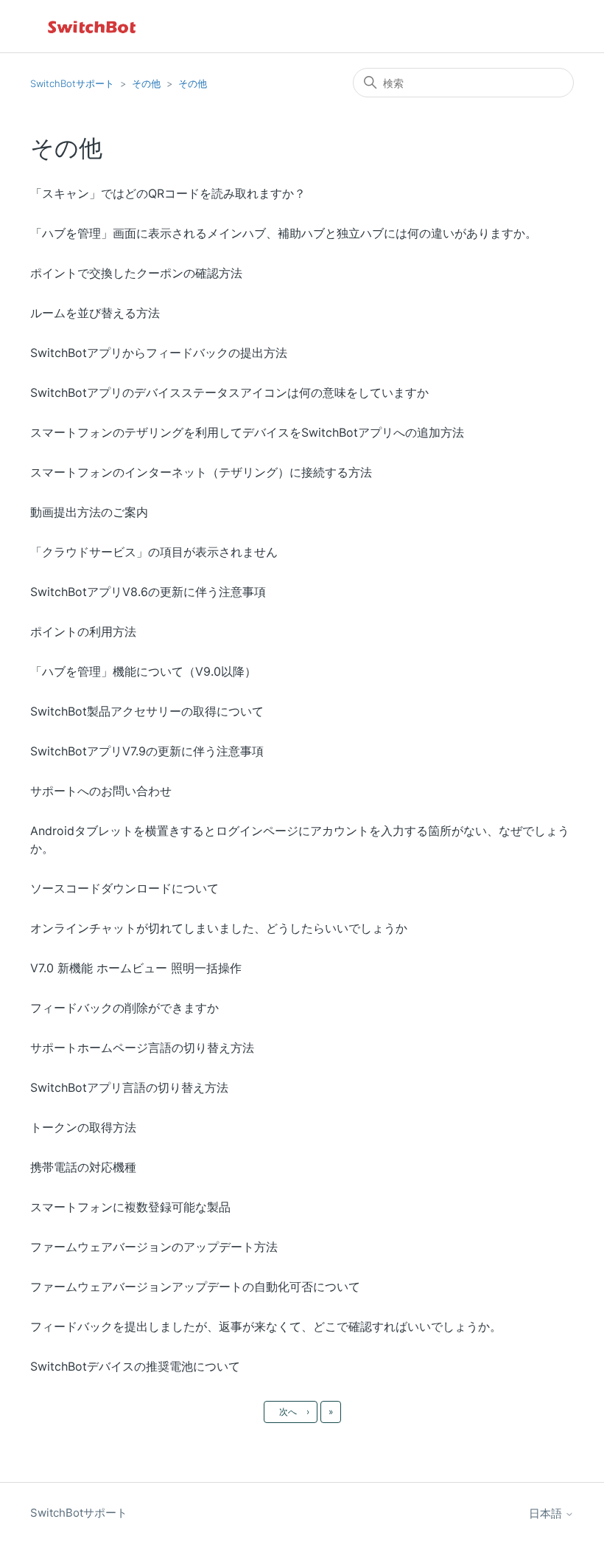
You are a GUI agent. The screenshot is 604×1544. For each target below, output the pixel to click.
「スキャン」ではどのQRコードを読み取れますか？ (168, 193)
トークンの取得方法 (83, 1127)
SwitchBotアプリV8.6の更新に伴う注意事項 (148, 591)
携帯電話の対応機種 (83, 1167)
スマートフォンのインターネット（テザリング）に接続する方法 (201, 472)
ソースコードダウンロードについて (124, 888)
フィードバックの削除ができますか (124, 1007)
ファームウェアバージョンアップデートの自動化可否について (195, 1286)
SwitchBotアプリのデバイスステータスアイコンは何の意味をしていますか (229, 392)
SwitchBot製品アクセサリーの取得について (147, 711)
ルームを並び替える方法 (95, 312)
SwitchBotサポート (72, 83)
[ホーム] (92, 26)
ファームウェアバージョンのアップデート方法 (154, 1246)
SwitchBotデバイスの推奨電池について (135, 1366)
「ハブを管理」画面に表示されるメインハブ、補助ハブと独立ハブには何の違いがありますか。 (283, 233)
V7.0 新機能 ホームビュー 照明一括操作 (136, 967)
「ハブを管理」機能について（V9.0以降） (143, 671)
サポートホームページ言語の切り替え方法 (142, 1047)
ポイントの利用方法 (83, 631)
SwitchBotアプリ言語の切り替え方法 (129, 1087)
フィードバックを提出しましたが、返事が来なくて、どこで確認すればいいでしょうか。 (266, 1326)
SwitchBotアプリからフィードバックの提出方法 (158, 352)
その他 (146, 83)
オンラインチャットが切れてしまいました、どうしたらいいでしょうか (218, 928)
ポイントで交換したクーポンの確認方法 (136, 273)
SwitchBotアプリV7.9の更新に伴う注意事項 (147, 751)
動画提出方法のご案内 (89, 512)
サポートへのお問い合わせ (101, 790)
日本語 (547, 1513)
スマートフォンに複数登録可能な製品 (130, 1206)
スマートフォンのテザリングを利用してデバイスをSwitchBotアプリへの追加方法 (247, 432)
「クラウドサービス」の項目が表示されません (154, 551)
